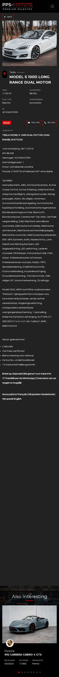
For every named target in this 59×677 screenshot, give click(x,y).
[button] (6, 43)
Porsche (23, 653)
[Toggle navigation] (52, 6)
